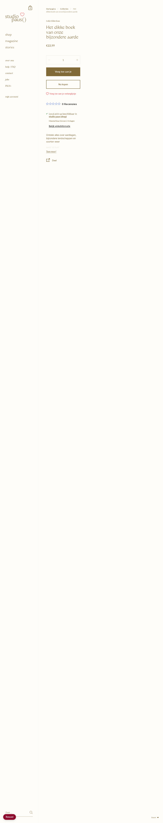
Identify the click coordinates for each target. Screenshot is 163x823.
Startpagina (51, 9)
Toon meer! (51, 151)
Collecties (64, 9)
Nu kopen (63, 84)
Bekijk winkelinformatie (59, 126)
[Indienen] (31, 812)
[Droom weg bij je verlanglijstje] (22, 14)
